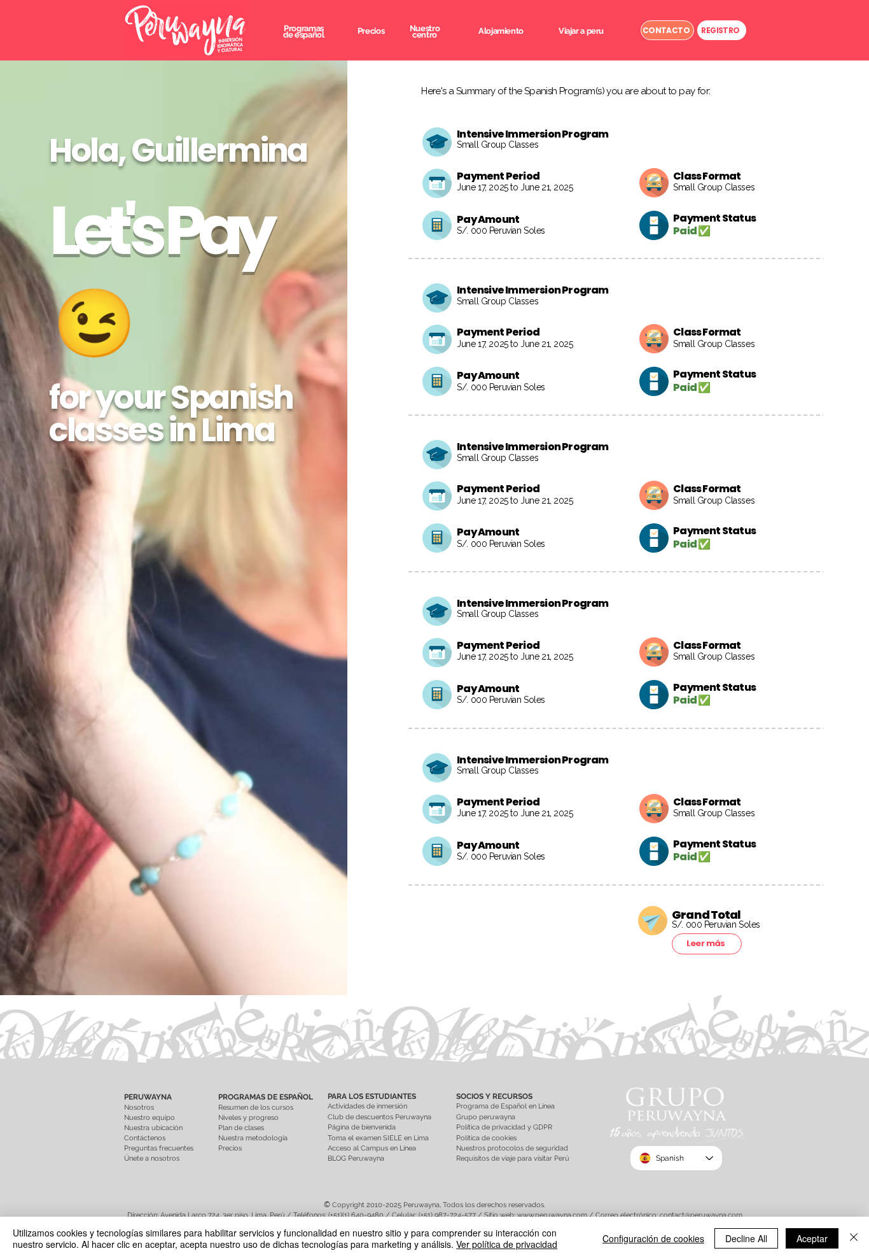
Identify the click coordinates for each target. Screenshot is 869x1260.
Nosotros (139, 1107)
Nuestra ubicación (153, 1128)
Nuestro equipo (149, 1118)
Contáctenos (144, 1138)
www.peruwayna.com (552, 1215)
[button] (303, 31)
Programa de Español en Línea (505, 1106)
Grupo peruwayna (485, 1117)
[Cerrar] (853, 1238)
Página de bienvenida (363, 1127)
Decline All (746, 1238)
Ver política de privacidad (506, 1244)
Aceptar (812, 1238)
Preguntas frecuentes (158, 1148)
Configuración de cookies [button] (653, 1238)
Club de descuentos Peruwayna (379, 1117)
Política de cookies (486, 1138)
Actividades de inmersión (367, 1106)
